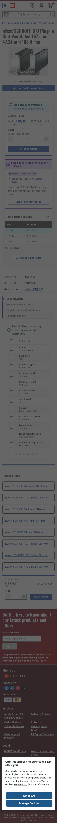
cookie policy (20, 784)
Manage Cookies (29, 803)
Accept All (29, 795)
